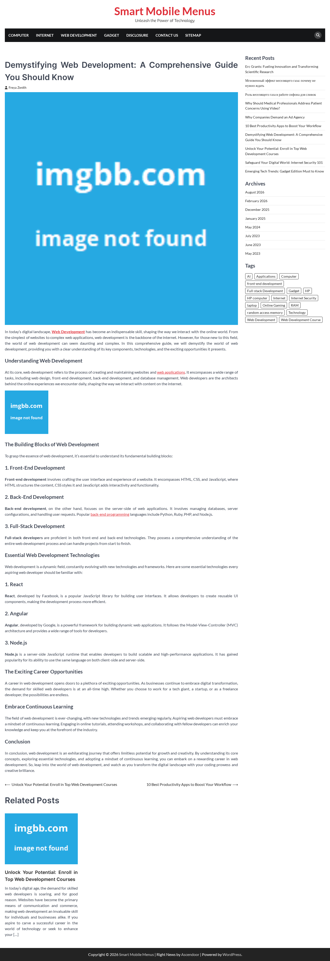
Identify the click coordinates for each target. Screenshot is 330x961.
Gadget (111, 35)
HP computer (257, 298)
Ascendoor (190, 954)
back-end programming (110, 514)
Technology (297, 312)
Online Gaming (274, 305)
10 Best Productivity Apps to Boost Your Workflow (283, 126)
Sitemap (193, 35)
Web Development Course (301, 320)
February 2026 (256, 201)
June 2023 (253, 245)
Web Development (79, 35)
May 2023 (252, 253)
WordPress (231, 954)
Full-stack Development (265, 291)
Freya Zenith (17, 87)
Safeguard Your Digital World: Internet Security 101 (284, 162)
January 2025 (255, 218)
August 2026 (254, 192)
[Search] (318, 35)
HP (307, 291)
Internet (45, 35)
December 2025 (257, 210)
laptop (252, 305)
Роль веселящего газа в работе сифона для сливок (280, 94)
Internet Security (303, 298)
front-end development (264, 283)
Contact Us (167, 35)
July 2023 (252, 236)
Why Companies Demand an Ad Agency (275, 117)
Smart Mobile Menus (164, 11)
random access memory (265, 312)
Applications (265, 276)
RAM (295, 305)
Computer (18, 35)
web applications (171, 372)
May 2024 (252, 227)
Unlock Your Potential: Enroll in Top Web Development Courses (41, 876)
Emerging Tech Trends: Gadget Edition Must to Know (284, 171)
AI (249, 276)
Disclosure (137, 35)
